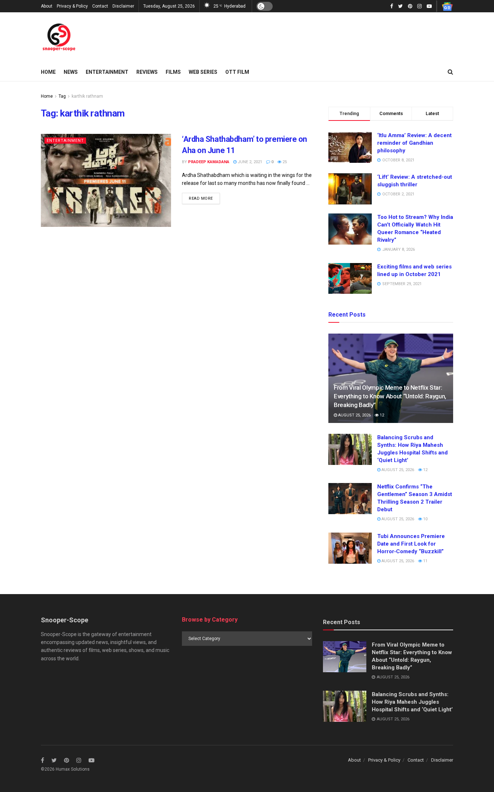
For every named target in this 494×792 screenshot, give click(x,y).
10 (424, 519)
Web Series (203, 72)
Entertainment (107, 72)
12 (381, 415)
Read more (201, 198)
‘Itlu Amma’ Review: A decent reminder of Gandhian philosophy (414, 143)
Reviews (147, 72)
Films (173, 72)
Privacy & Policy (72, 6)
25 (284, 162)
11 (424, 561)
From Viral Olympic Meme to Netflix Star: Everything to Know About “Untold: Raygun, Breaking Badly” (390, 396)
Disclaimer (123, 6)
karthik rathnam (87, 96)
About (46, 6)
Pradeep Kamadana (208, 162)
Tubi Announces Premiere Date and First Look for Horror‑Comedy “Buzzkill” (411, 544)
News (71, 72)
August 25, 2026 (354, 415)
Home (48, 72)
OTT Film (237, 72)
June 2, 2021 (249, 162)
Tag (62, 96)
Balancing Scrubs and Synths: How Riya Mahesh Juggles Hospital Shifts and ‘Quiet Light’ (412, 702)
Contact (100, 6)
